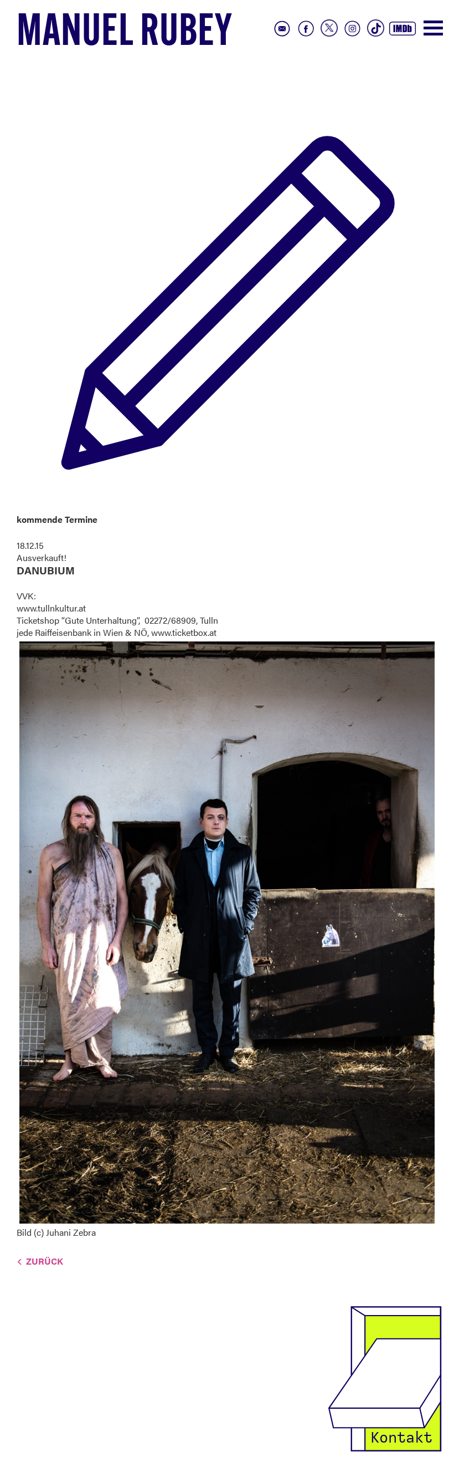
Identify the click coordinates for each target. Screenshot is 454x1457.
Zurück (44, 1261)
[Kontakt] (385, 1377)
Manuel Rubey (125, 34)
